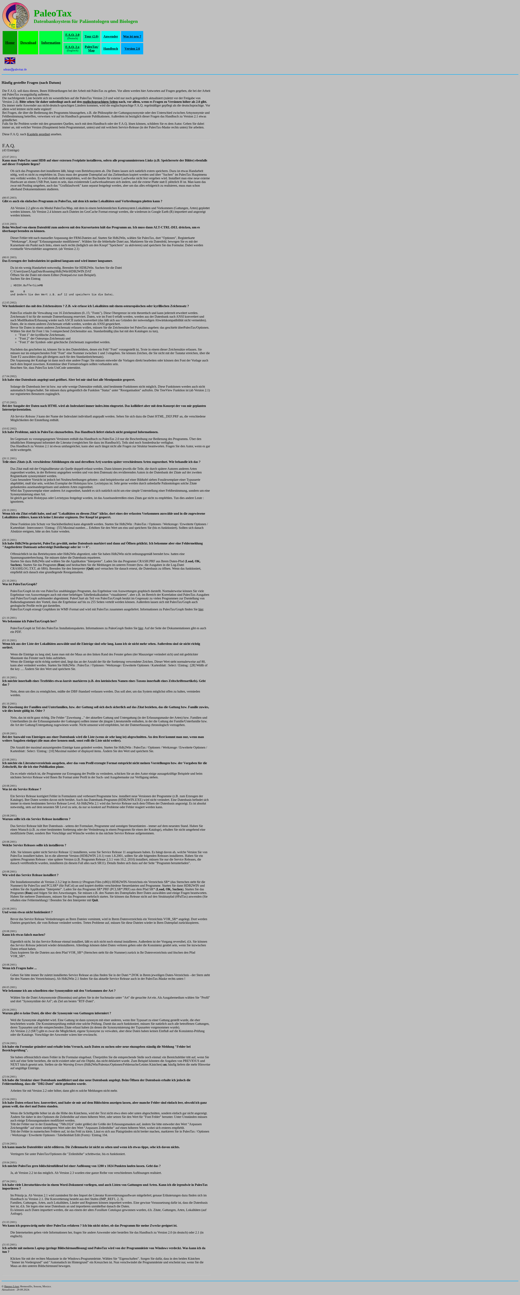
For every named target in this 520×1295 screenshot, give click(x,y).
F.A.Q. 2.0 (72, 35)
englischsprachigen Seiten (100, 101)
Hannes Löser (11, 1286)
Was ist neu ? (132, 36)
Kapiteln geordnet (38, 134)
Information (50, 43)
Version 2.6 (132, 48)
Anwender (110, 36)
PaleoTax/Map (91, 48)
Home (10, 43)
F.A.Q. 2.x (72, 47)
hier (200, 609)
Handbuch (110, 48)
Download (28, 43)
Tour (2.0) (91, 36)
